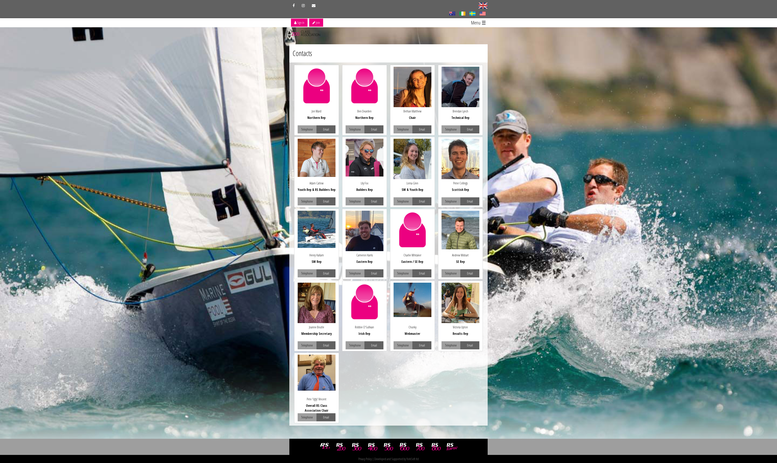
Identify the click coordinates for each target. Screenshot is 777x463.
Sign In (300, 22)
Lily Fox (364, 183)
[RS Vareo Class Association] (452, 447)
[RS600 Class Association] (404, 447)
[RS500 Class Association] (388, 447)
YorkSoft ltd (413, 459)
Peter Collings (460, 183)
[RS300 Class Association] (356, 447)
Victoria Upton (460, 327)
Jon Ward (316, 111)
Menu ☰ (478, 22)
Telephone (307, 129)
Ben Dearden (364, 111)
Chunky (412, 327)
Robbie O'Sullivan (364, 327)
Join (317, 22)
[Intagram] (303, 6)
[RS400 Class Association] (372, 447)
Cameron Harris (364, 255)
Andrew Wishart (460, 255)
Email (326, 129)
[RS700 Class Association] (420, 447)
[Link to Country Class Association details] (452, 13)
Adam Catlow (317, 183)
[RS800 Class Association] (436, 447)
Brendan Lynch (460, 111)
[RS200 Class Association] (341, 447)
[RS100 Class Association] (325, 447)
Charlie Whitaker (412, 255)
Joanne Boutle (316, 327)
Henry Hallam (316, 255)
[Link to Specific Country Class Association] (483, 5)
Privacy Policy (365, 459)
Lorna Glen (412, 183)
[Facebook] (293, 6)
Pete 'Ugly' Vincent (316, 399)
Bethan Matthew (412, 111)
